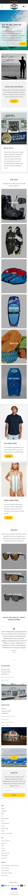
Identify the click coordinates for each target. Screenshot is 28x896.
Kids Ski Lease (4, 875)
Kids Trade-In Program (6, 873)
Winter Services (5, 868)
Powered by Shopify (14, 892)
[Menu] (2, 7)
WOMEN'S (3, 811)
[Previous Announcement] (3, 2)
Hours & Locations (5, 840)
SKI (2, 816)
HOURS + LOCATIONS (6, 833)
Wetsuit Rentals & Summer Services (10, 865)
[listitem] (14, 2)
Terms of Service (5, 853)
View (14, 208)
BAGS (2, 831)
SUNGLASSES (4, 828)
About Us (3, 843)
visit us (14, 757)
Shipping (3, 850)
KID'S (2, 813)
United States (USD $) (13, 882)
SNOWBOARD (5, 818)
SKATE (3, 826)
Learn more (14, 101)
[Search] (26, 7)
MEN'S (2, 808)
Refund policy (4, 855)
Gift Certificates (5, 870)
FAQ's (2, 845)
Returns (3, 848)
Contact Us (4, 858)
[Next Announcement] (25, 2)
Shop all (23, 44)
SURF (2, 821)
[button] (12, 49)
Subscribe (14, 795)
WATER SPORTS (5, 823)
